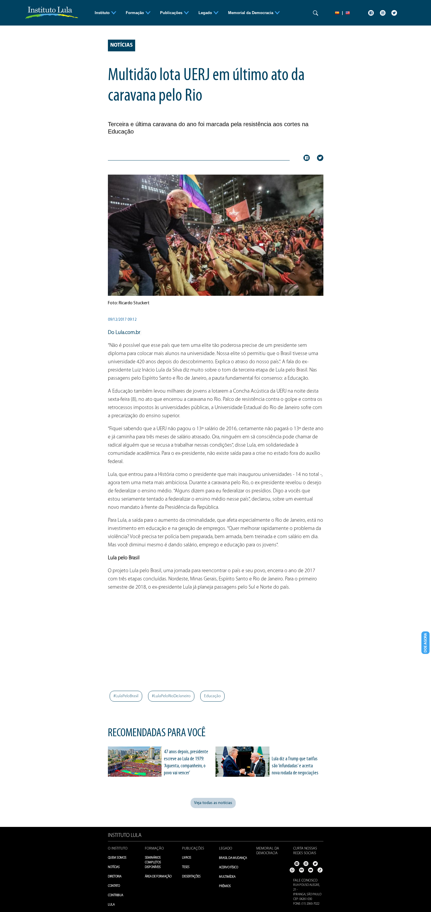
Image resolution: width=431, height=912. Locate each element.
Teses (185, 867)
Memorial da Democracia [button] (251, 13)
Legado (225, 848)
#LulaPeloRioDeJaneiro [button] (171, 696)
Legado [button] (205, 13)
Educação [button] (212, 696)
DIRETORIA (114, 876)
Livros (186, 857)
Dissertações (191, 876)
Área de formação (158, 876)
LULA (111, 904)
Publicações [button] (172, 13)
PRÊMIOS (225, 886)
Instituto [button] (103, 13)
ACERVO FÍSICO (228, 867)
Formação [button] (135, 13)
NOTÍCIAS (114, 867)
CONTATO (114, 886)
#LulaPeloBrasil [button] (125, 696)
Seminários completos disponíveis (153, 862)
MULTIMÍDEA (227, 877)
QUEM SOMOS (117, 857)
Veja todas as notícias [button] (213, 803)
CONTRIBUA (115, 895)
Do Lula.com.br (124, 332)
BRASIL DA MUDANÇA (233, 858)
